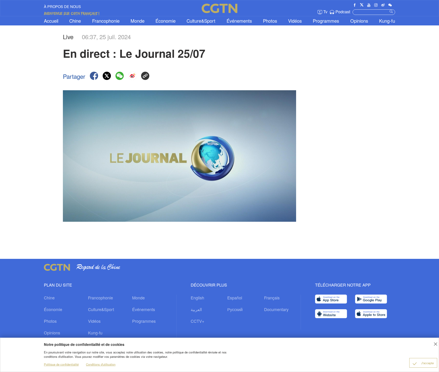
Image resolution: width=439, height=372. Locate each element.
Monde (138, 20)
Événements (239, 20)
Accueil (51, 20)
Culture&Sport (201, 20)
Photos (270, 20)
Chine (75, 20)
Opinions (359, 20)
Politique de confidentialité (61, 364)
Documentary (276, 309)
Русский (235, 309)
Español (234, 298)
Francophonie (106, 20)
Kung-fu (387, 20)
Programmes (326, 20)
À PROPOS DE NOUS (62, 6)
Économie (165, 20)
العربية (196, 309)
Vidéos (295, 20)
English (197, 298)
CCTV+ (197, 321)
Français (272, 298)
